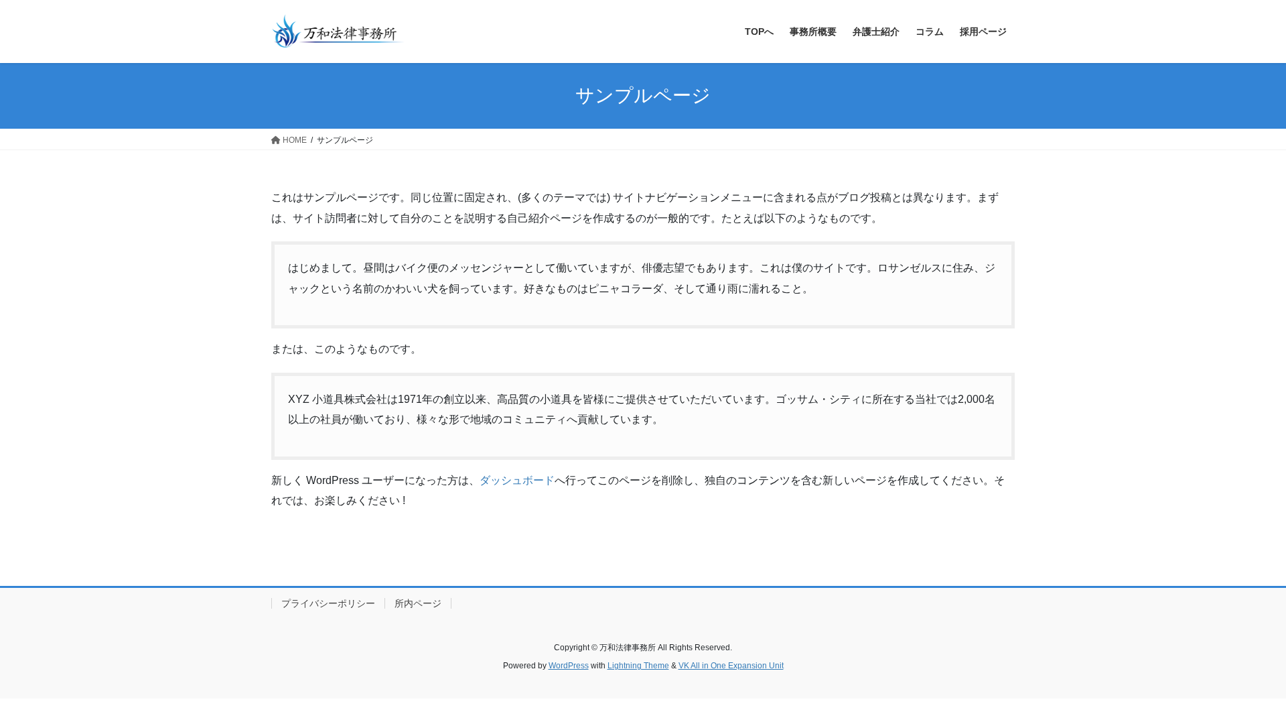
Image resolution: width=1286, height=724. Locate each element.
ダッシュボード (517, 480)
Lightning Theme (638, 665)
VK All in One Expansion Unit (731, 665)
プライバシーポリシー (328, 603)
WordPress (569, 665)
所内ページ (418, 603)
